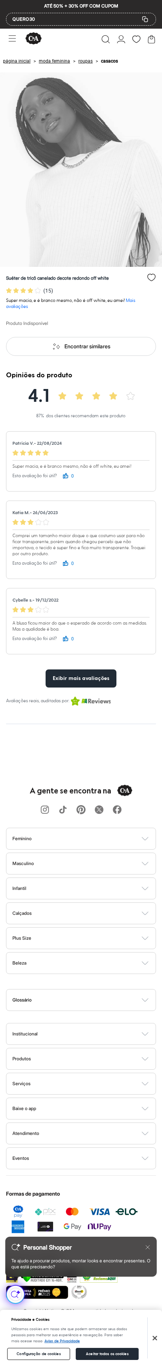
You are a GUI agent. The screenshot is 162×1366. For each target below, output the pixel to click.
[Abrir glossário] (91, 1000)
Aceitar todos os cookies (107, 1354)
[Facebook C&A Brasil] (117, 810)
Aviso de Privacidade (62, 1341)
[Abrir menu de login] (121, 39)
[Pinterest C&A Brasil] (81, 810)
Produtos (21, 1058)
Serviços (21, 1083)
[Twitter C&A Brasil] (99, 810)
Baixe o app (24, 1108)
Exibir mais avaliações (81, 678)
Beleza (19, 963)
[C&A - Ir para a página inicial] (33, 39)
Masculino (23, 863)
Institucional (25, 1034)
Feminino (22, 838)
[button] (105, 39)
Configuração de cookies (38, 1354)
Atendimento (25, 1133)
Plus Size (21, 938)
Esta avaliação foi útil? (34, 476)
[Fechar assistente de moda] (148, 1247)
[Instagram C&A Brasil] (44, 810)
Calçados (22, 913)
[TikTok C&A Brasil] (62, 810)
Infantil (19, 888)
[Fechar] (155, 1338)
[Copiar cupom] (145, 19)
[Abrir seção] (94, 838)
